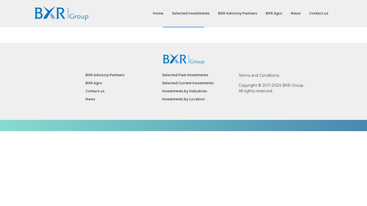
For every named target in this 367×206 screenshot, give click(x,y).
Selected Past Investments (185, 75)
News (296, 13)
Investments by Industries (184, 91)
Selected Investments (191, 13)
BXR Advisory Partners (237, 13)
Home (158, 13)
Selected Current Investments (188, 83)
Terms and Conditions (259, 75)
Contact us (318, 13)
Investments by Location (183, 99)
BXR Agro (274, 13)
